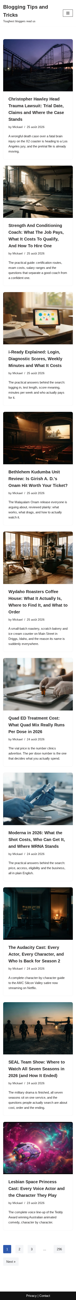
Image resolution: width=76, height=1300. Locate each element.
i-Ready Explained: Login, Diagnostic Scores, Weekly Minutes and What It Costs (35, 359)
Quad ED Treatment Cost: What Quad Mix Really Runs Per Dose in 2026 (36, 725)
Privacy (31, 1295)
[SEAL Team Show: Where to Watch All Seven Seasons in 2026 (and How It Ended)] (38, 1028)
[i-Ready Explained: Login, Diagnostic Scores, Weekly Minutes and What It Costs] (38, 318)
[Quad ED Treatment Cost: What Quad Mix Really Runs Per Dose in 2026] (38, 684)
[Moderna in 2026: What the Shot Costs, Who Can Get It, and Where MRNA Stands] (38, 799)
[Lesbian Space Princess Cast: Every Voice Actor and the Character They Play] (38, 1148)
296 (59, 1249)
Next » (10, 1261)
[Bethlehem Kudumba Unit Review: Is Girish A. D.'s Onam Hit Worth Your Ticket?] (38, 438)
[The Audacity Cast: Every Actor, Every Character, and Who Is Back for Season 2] (38, 913)
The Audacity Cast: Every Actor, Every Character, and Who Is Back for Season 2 (36, 954)
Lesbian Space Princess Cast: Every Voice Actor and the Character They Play (36, 1188)
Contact (44, 1295)
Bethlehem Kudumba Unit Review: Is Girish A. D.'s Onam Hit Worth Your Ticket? (38, 479)
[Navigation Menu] (68, 13)
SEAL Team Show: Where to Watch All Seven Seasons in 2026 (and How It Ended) (36, 1069)
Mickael (17, 127)
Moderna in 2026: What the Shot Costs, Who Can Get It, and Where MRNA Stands (36, 839)
